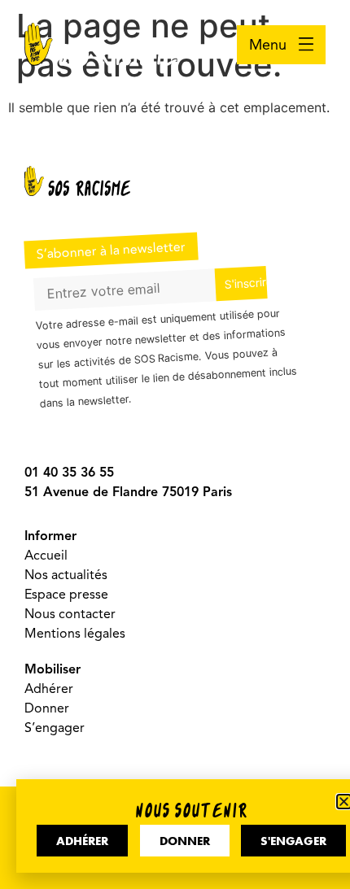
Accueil (46, 555)
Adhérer (48, 689)
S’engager (54, 728)
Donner (46, 708)
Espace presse (66, 594)
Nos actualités (65, 575)
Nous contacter (70, 614)
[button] (344, 801)
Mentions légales (74, 633)
